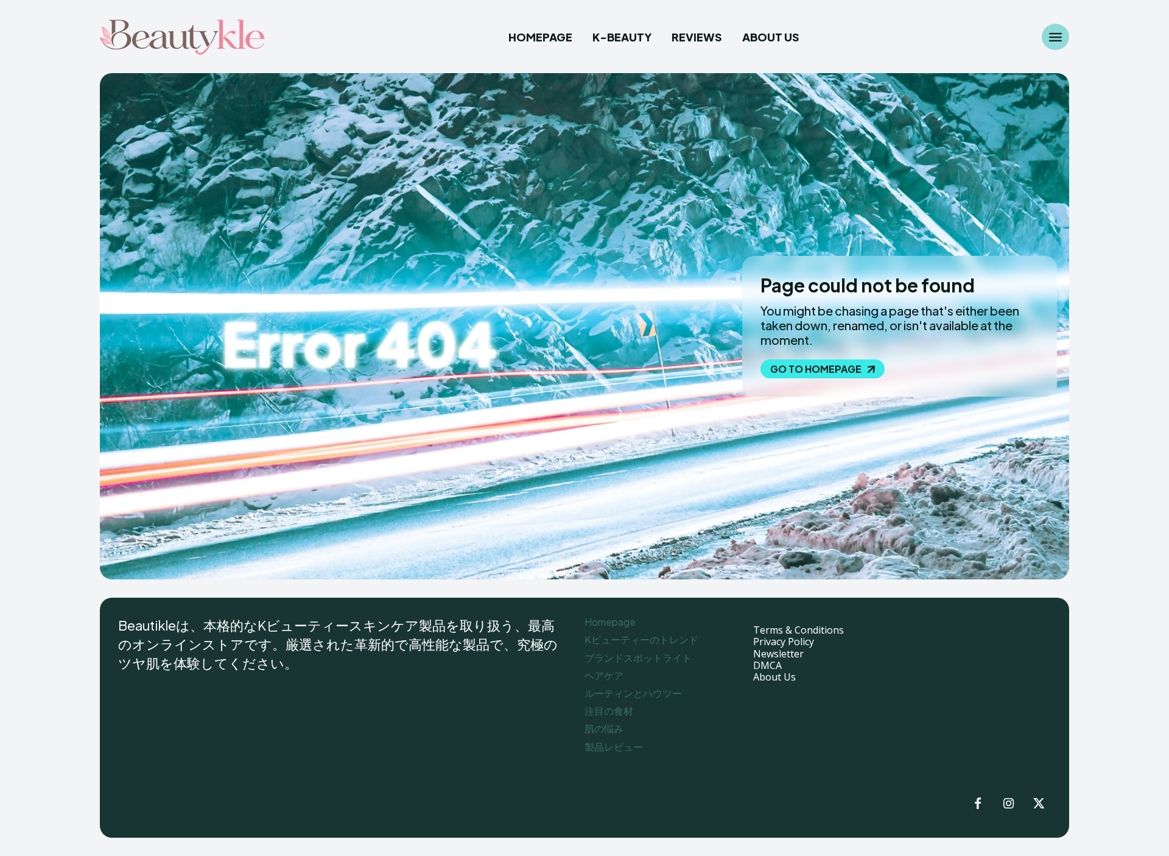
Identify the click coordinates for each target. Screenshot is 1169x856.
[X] (1039, 804)
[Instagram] (1008, 804)
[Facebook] (978, 804)
